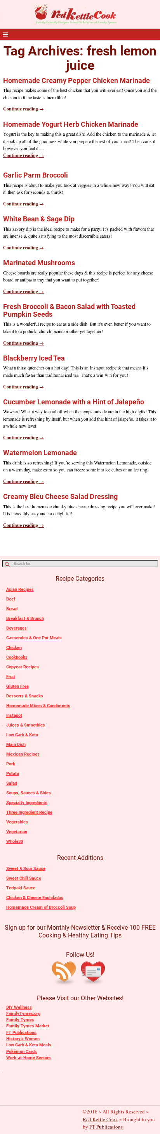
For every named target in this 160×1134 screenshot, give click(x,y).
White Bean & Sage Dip (39, 219)
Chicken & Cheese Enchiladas (34, 897)
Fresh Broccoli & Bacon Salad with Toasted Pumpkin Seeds (69, 310)
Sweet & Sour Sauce (25, 868)
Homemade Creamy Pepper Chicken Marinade (76, 80)
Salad (11, 783)
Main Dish (16, 744)
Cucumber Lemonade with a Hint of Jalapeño (73, 402)
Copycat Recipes (22, 667)
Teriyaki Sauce (20, 888)
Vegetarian (16, 831)
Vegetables (17, 822)
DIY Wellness (19, 1007)
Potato (12, 773)
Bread (11, 608)
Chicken (14, 647)
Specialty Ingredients (26, 802)
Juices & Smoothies (25, 725)
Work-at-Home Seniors (28, 1057)
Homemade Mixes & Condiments (38, 705)
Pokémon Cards (21, 1051)
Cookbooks (17, 657)
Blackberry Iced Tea (34, 358)
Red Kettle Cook (100, 1119)
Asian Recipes (20, 589)
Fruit (10, 676)
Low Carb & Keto (22, 734)
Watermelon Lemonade (40, 453)
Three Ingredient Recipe (29, 812)
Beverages (16, 628)
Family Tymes (20, 1019)
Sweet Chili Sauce (23, 878)
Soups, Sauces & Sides (28, 793)
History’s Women (23, 1038)
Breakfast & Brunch (25, 618)
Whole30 (14, 841)
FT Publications (21, 1032)
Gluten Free (17, 686)
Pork (10, 763)
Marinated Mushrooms (39, 263)
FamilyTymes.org (23, 1013)
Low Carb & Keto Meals (28, 1045)
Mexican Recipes (23, 754)
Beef (10, 599)
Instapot (14, 715)
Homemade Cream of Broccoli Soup (41, 907)
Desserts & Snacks (24, 696)
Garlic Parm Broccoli (35, 175)
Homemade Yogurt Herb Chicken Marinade (70, 124)
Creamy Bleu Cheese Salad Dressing (60, 496)
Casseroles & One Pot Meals (34, 637)
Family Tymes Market (27, 1026)
